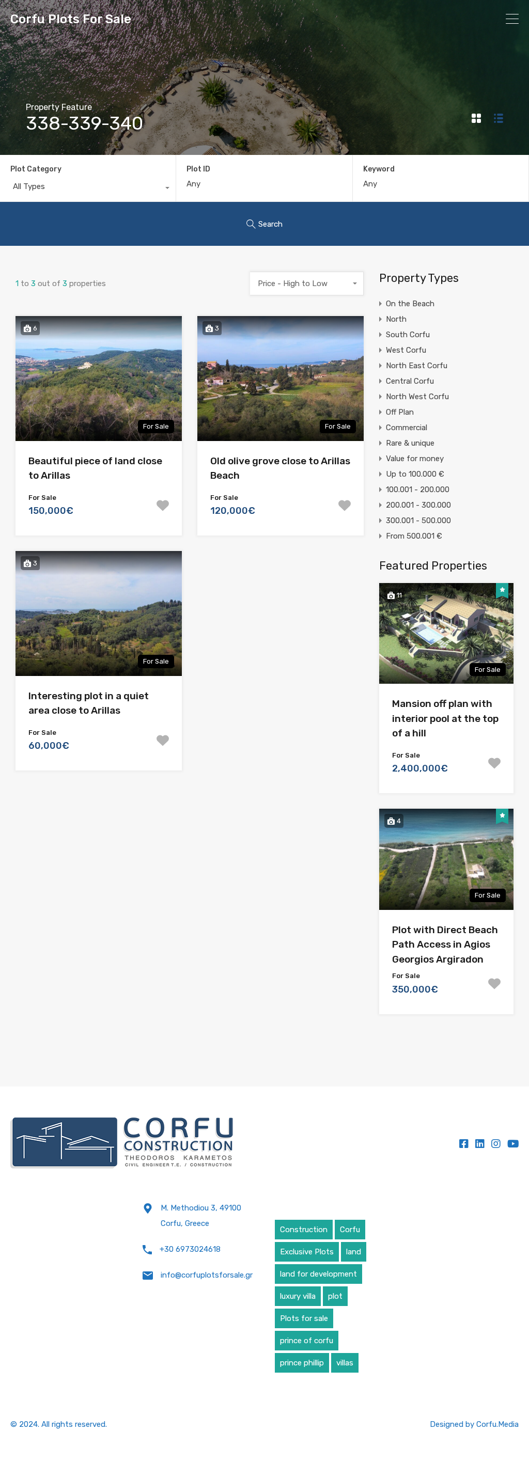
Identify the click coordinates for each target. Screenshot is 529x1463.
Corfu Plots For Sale (70, 19)
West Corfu (406, 350)
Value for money (415, 458)
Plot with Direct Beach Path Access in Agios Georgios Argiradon (445, 944)
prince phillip (302, 1362)
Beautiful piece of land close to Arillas (95, 468)
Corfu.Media (497, 1424)
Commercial (406, 427)
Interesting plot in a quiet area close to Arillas (88, 703)
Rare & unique (410, 443)
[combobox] (88, 189)
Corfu (350, 1229)
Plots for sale (304, 1318)
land (353, 1251)
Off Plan (400, 412)
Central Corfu (410, 381)
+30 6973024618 (190, 1249)
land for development (318, 1274)
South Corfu (408, 334)
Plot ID (198, 169)
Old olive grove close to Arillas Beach (280, 468)
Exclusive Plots (307, 1251)
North (396, 319)
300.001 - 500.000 (418, 520)
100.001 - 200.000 (417, 489)
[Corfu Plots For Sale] (122, 1143)
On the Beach (410, 303)
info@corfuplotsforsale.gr (207, 1275)
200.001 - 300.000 (418, 505)
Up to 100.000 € (415, 474)
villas (344, 1362)
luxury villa (298, 1296)
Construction (304, 1229)
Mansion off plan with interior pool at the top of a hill (445, 718)
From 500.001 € (414, 536)
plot (335, 1296)
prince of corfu (306, 1340)
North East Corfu (416, 365)
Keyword (379, 169)
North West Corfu (417, 396)
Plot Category (35, 169)
